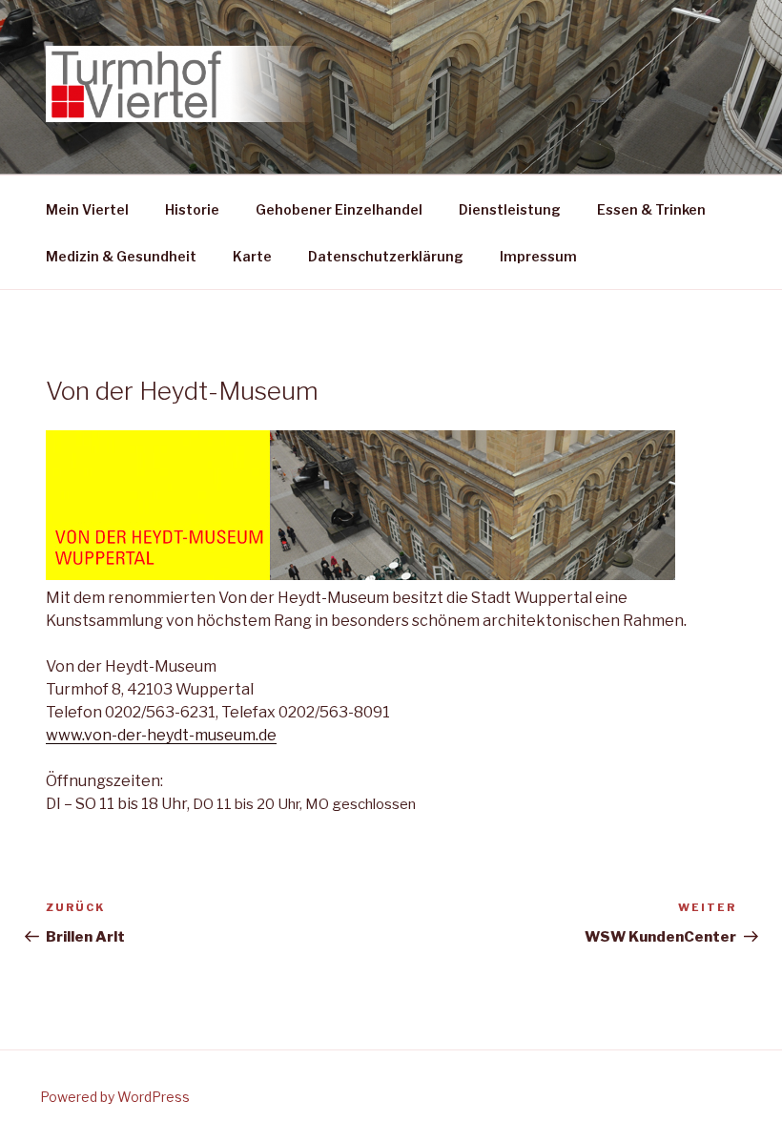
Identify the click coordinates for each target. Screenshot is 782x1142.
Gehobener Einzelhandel (339, 209)
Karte (252, 256)
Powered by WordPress (115, 1097)
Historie (192, 209)
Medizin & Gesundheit (121, 256)
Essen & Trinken (651, 209)
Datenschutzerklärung (385, 256)
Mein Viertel (87, 209)
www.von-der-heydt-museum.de (161, 735)
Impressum (538, 256)
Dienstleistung (510, 209)
